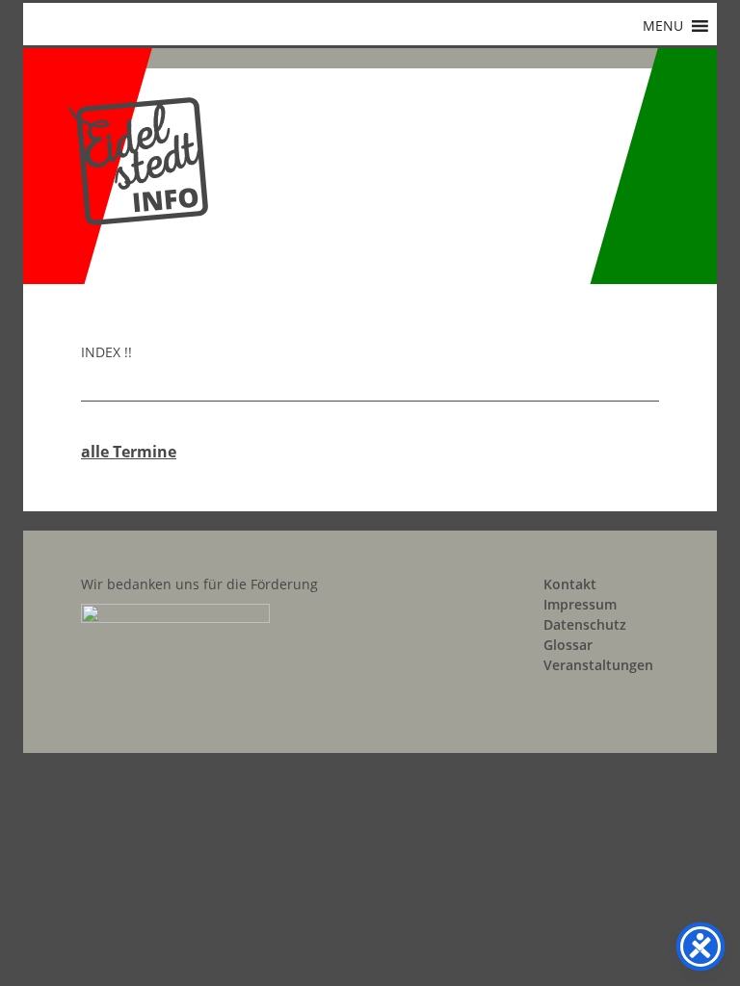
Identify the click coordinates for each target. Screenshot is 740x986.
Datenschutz (584, 624)
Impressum (580, 604)
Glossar (568, 645)
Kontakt (569, 584)
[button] (663, 26)
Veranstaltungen (598, 665)
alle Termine (128, 451)
